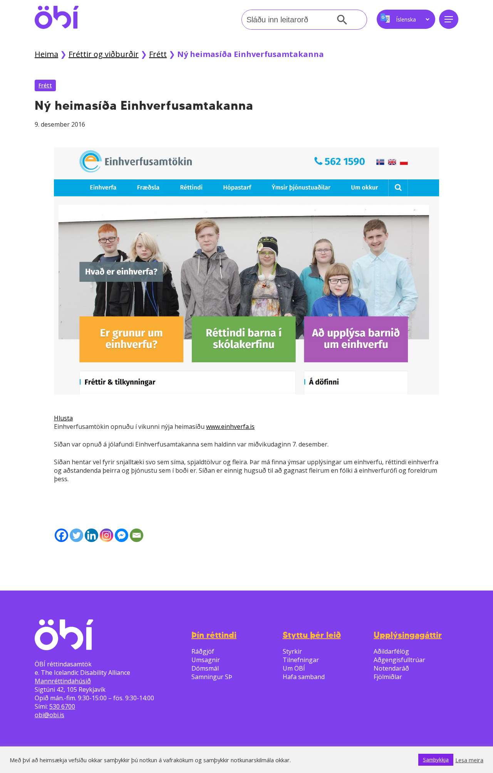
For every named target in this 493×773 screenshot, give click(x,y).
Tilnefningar (301, 660)
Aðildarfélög (391, 651)
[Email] (136, 535)
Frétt (158, 54)
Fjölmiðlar (388, 677)
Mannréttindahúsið (63, 681)
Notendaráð (391, 668)
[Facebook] (61, 535)
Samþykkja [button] (436, 759)
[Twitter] (76, 535)
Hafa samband (304, 677)
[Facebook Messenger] (121, 535)
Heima (46, 54)
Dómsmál (205, 668)
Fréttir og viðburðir (104, 54)
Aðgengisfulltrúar (399, 660)
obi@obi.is (49, 715)
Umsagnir (205, 660)
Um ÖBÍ (294, 668)
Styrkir (292, 651)
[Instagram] (106, 535)
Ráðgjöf (202, 651)
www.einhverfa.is (230, 426)
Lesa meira (469, 759)
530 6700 (62, 706)
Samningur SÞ (211, 677)
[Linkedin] (91, 535)
